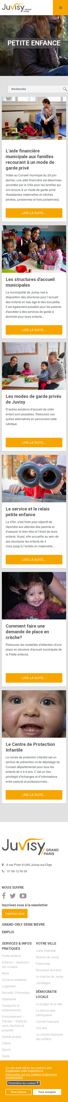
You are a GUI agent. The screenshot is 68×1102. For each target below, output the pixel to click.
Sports (6, 1050)
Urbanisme (9, 999)
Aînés (5, 973)
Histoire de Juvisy (47, 957)
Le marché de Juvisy (49, 976)
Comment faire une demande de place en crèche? (27, 631)
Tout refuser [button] (18, 1091)
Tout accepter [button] (47, 1091)
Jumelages (43, 983)
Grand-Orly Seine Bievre (23, 924)
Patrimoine (43, 964)
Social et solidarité (14, 980)
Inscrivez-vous (14, 913)
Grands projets (11, 1037)
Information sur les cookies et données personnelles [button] (31, 1076)
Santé (6, 1056)
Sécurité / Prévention (16, 993)
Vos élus (41, 1028)
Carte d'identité (46, 951)
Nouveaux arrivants (48, 970)
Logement (8, 986)
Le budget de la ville (49, 1004)
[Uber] (16, 7)
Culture (6, 1043)
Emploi (8, 932)
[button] (5, 1083)
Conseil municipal (47, 1021)
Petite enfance (11, 956)
